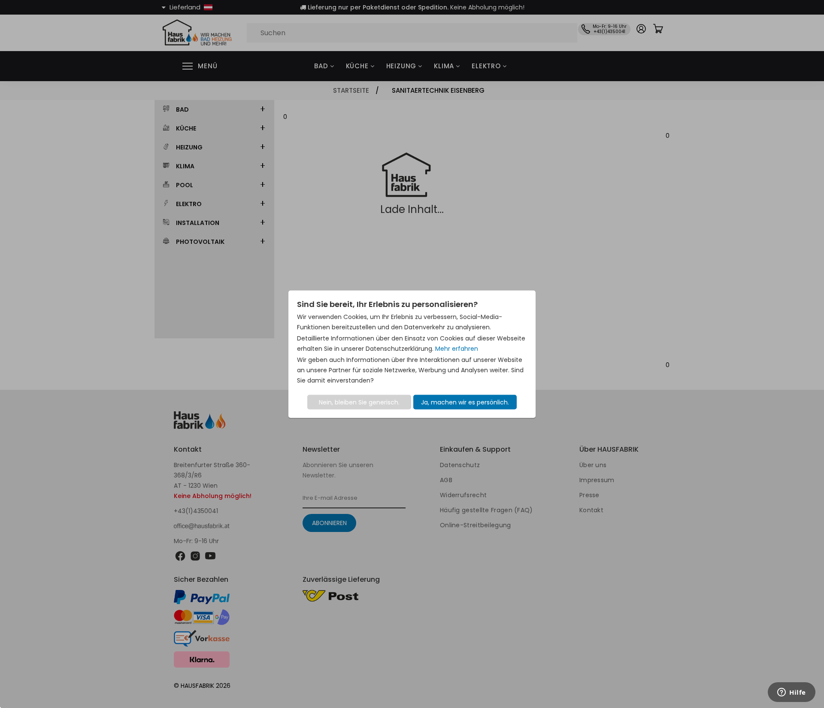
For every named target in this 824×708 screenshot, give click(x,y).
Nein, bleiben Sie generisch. (359, 402)
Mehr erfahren (456, 348)
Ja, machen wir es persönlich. (465, 402)
